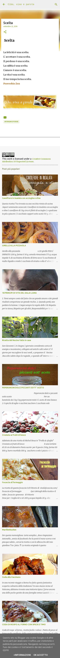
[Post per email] (5, 118)
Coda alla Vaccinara (11, 577)
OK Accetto (40, 655)
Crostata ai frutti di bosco (14, 435)
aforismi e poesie (11, 121)
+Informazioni (22, 655)
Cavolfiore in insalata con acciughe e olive (21, 198)
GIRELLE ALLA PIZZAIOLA (14, 245)
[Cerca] (56, 4)
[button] (5, 32)
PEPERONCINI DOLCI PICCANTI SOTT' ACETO (23, 387)
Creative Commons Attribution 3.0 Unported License (26, 160)
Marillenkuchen (9, 530)
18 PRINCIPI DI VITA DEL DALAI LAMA (19, 293)
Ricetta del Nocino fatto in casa (16, 340)
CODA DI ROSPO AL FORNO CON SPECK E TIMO (24, 624)
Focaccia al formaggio (12, 482)
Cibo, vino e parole (21, 4)
